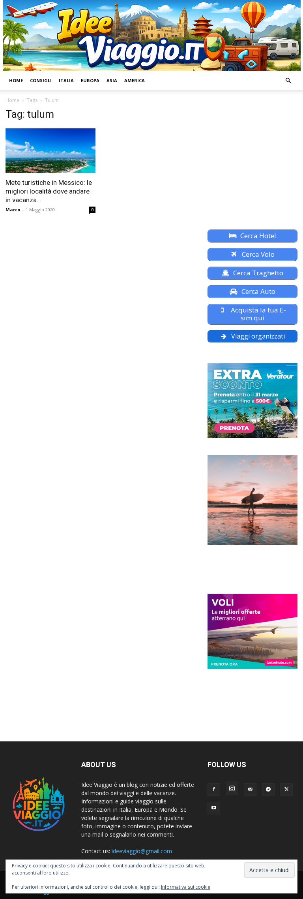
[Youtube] (214, 808)
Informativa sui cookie (185, 887)
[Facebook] (214, 789)
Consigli (41, 80)
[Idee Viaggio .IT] (152, 35)
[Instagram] (232, 788)
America (134, 80)
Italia (66, 80)
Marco (13, 210)
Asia (112, 80)
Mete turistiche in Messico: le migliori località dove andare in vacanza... (49, 191)
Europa (90, 80)
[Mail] (250, 789)
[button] (288, 81)
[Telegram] (268, 789)
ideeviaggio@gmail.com (142, 851)
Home (16, 80)
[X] (286, 789)
